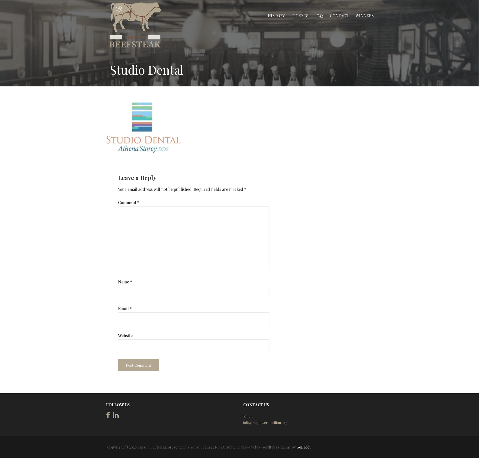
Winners (365, 15)
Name (125, 281)
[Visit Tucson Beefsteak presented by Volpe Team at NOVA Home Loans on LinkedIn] (116, 416)
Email (125, 308)
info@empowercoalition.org (265, 422)
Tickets (300, 15)
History (276, 15)
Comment (128, 202)
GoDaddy (304, 447)
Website (125, 335)
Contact (339, 15)
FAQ (319, 15)
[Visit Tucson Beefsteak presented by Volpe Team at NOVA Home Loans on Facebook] (108, 416)
